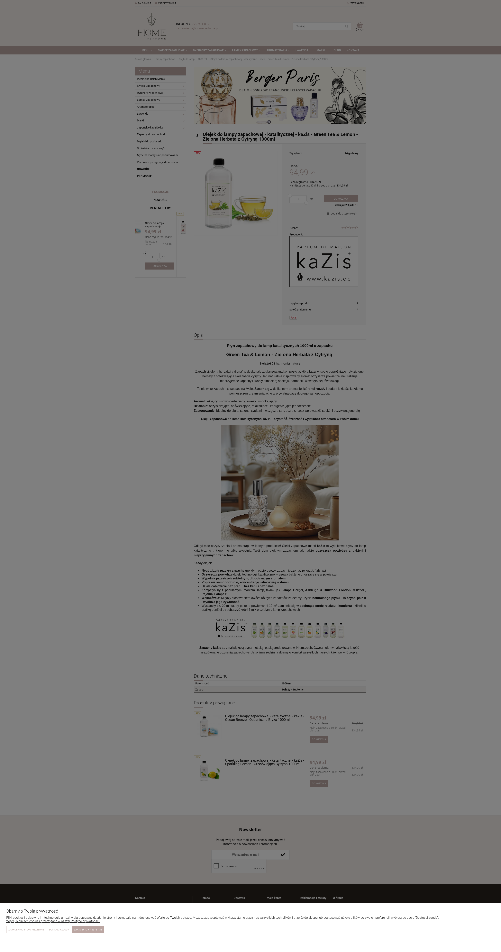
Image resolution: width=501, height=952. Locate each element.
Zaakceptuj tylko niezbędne (26, 929)
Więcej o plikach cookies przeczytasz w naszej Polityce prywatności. (53, 921)
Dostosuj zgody (59, 929)
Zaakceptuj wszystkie (88, 929)
